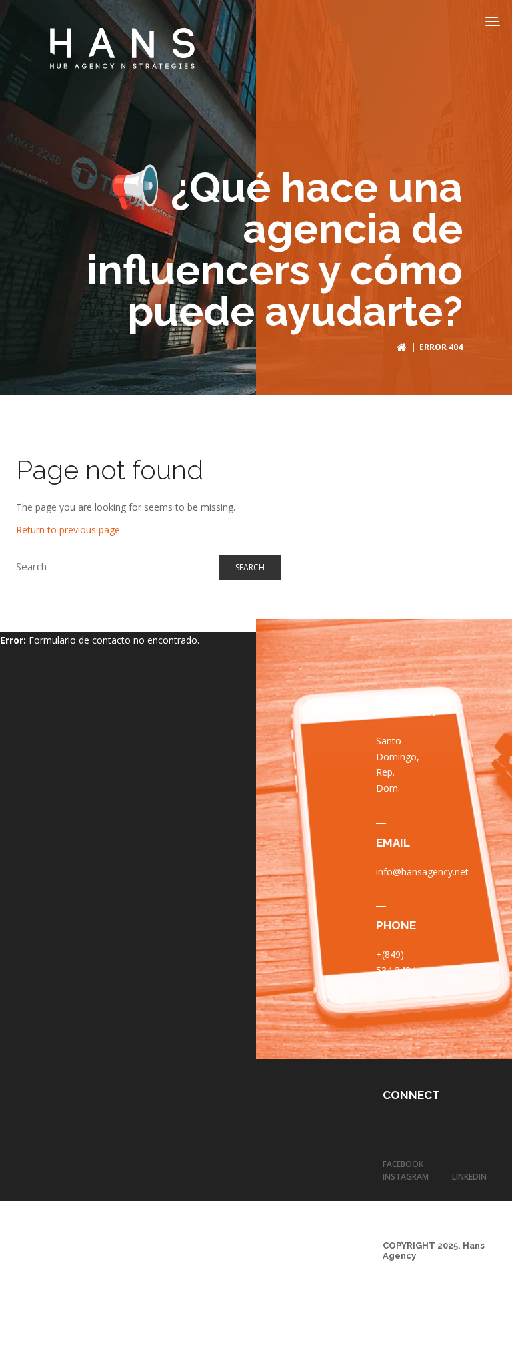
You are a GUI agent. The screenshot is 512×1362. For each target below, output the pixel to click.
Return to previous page (68, 529)
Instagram (406, 1176)
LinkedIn (469, 1176)
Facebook (403, 1164)
